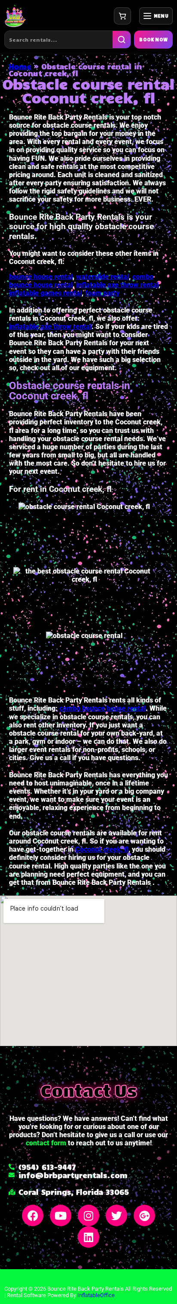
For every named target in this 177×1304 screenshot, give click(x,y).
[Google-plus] (144, 1215)
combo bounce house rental (102, 708)
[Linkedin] (88, 1237)
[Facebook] (32, 1215)
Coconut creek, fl (101, 849)
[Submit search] (122, 39)
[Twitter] (116, 1215)
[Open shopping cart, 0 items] (122, 16)
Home (20, 66)
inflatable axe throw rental (117, 285)
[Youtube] (60, 1215)
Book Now (153, 39)
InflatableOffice (96, 1295)
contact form (46, 1143)
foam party (102, 293)
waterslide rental (102, 277)
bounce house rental (41, 277)
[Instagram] (88, 1215)
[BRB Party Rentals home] (15, 16)
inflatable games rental (45, 293)
